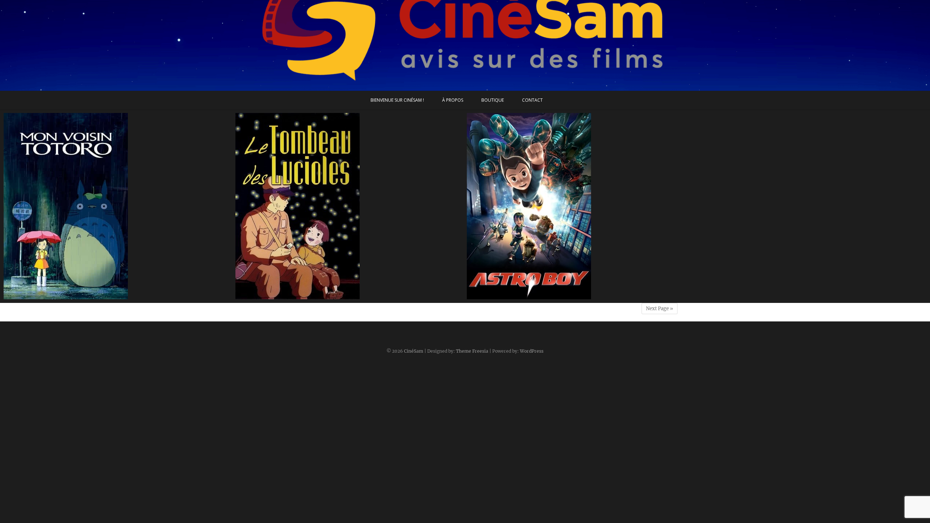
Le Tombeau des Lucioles (275, 295)
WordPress (531, 351)
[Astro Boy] (581, 206)
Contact (532, 100)
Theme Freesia (472, 351)
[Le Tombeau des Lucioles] (349, 206)
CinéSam (413, 351)
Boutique (492, 100)
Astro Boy (486, 295)
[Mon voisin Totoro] (118, 206)
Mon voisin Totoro (34, 295)
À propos (452, 100)
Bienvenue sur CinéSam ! (397, 100)
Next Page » (659, 308)
